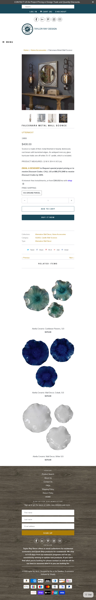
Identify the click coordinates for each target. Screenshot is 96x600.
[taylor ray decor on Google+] (42, 19)
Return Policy (48, 493)
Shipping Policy (48, 489)
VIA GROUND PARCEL (31, 193)
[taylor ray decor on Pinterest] (48, 19)
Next (71, 258)
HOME (48, 497)
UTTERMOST (28, 132)
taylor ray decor (33, 571)
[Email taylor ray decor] (60, 19)
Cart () (47, 11)
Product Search (48, 474)
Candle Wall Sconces (49, 238)
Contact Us (48, 482)
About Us (48, 478)
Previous (26, 258)
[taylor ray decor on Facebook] (36, 19)
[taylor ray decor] (39, 29)
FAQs (48, 485)
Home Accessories (59, 234)
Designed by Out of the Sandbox (52, 571)
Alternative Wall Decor (43, 234)
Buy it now (48, 217)
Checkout (60, 11)
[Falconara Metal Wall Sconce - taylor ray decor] (48, 82)
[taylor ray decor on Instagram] (54, 19)
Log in (33, 11)
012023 (38, 238)
